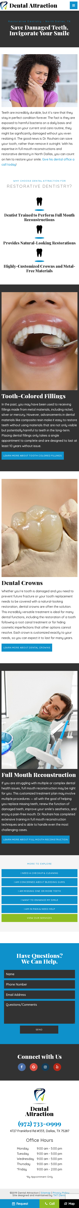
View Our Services (39, 917)
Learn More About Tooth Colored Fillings (32, 455)
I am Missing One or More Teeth (39, 891)
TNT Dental (60, 1195)
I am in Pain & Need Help (39, 908)
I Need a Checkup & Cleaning (39, 873)
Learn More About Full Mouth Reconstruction (35, 839)
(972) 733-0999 (39, 1123)
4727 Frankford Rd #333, (39, 1131)
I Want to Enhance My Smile (39, 900)
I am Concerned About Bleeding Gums (39, 882)
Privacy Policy (61, 1192)
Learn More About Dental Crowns (26, 647)
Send (39, 1029)
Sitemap (46, 1192)
